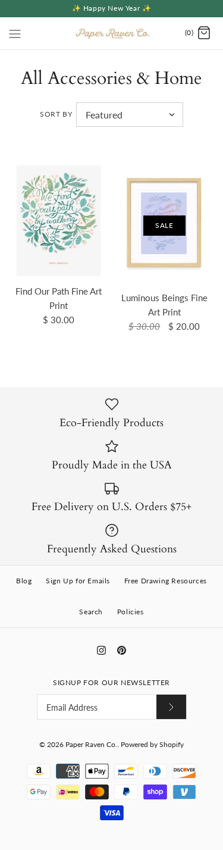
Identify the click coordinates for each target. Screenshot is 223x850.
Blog (24, 580)
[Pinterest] (121, 650)
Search (91, 611)
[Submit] (171, 707)
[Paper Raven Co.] (111, 33)
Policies (130, 611)
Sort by (56, 114)
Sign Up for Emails (78, 580)
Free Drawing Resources (165, 580)
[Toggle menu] (15, 33)
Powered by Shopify (152, 744)
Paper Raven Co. (91, 744)
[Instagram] (101, 650)
